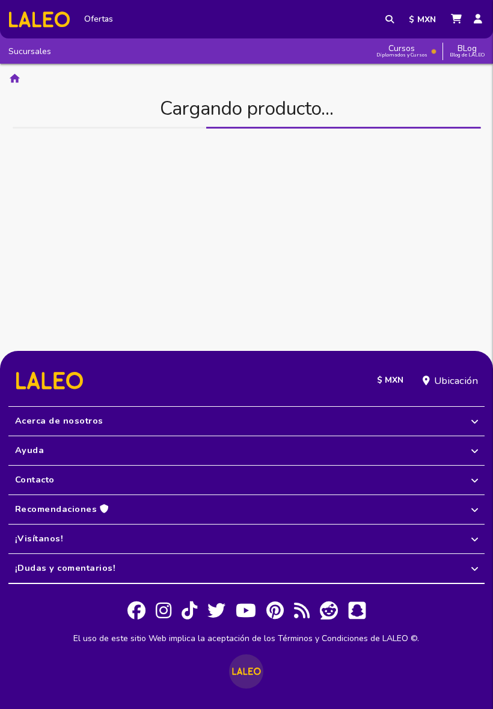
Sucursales (29, 51)
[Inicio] (39, 19)
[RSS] (302, 612)
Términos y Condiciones (323, 638)
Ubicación (456, 381)
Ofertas (98, 19)
